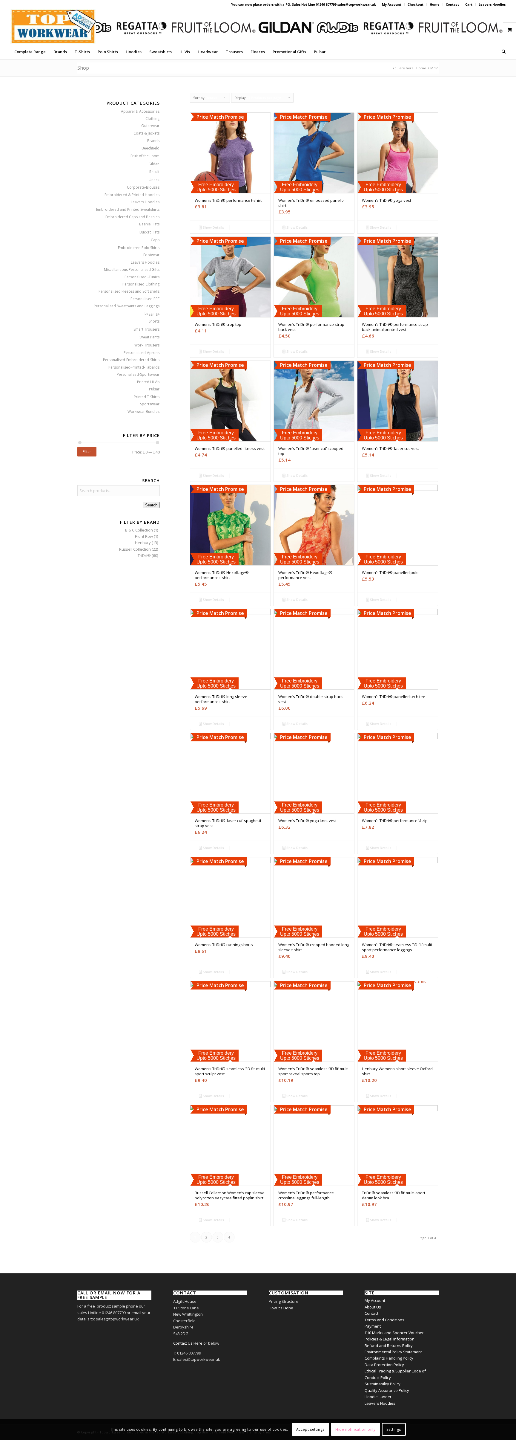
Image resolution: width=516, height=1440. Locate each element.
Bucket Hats (149, 232)
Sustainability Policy (382, 1383)
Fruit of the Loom (144, 155)
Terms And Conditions (384, 1320)
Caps (155, 239)
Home (435, 4)
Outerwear (150, 125)
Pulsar (154, 389)
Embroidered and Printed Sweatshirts (127, 209)
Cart (468, 4)
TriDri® (144, 555)
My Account (391, 4)
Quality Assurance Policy (387, 1390)
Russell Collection (135, 549)
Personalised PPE (144, 298)
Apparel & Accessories (140, 111)
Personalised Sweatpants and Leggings (126, 306)
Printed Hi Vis (148, 381)
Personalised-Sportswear (138, 374)
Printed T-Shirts (146, 396)
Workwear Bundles (143, 411)
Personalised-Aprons (141, 352)
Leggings (152, 313)
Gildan (153, 164)
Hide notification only (355, 1429)
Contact (452, 4)
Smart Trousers (146, 329)
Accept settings (310, 1429)
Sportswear (149, 404)
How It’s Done (281, 1308)
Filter (87, 451)
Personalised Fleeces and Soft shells (129, 291)
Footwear (151, 254)
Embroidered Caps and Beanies (132, 216)
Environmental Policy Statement (393, 1352)
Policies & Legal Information (389, 1339)
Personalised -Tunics (142, 277)
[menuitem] (392, 4)
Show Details (213, 227)
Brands (153, 140)
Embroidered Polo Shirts (138, 247)
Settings (393, 1429)
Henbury (143, 542)
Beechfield (150, 148)
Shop (83, 68)
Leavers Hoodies (492, 4)
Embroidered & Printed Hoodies (132, 194)
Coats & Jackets (146, 133)
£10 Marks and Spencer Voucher (394, 1332)
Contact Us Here (187, 1343)
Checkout (415, 4)
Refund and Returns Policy (389, 1345)
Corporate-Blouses (143, 187)
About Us (373, 1307)
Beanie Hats (149, 224)
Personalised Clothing (140, 284)
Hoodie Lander (378, 1396)
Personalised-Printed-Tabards (133, 367)
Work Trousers (146, 345)
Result (154, 171)
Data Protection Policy (384, 1364)
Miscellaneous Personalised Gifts (131, 269)
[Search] (502, 51)
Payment (373, 1326)
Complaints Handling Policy (389, 1358)
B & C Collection (139, 530)
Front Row (144, 536)
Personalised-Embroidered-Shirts (131, 359)
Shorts (154, 321)
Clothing (152, 118)
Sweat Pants (149, 337)
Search (151, 505)
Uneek (154, 179)
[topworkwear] (53, 26)
